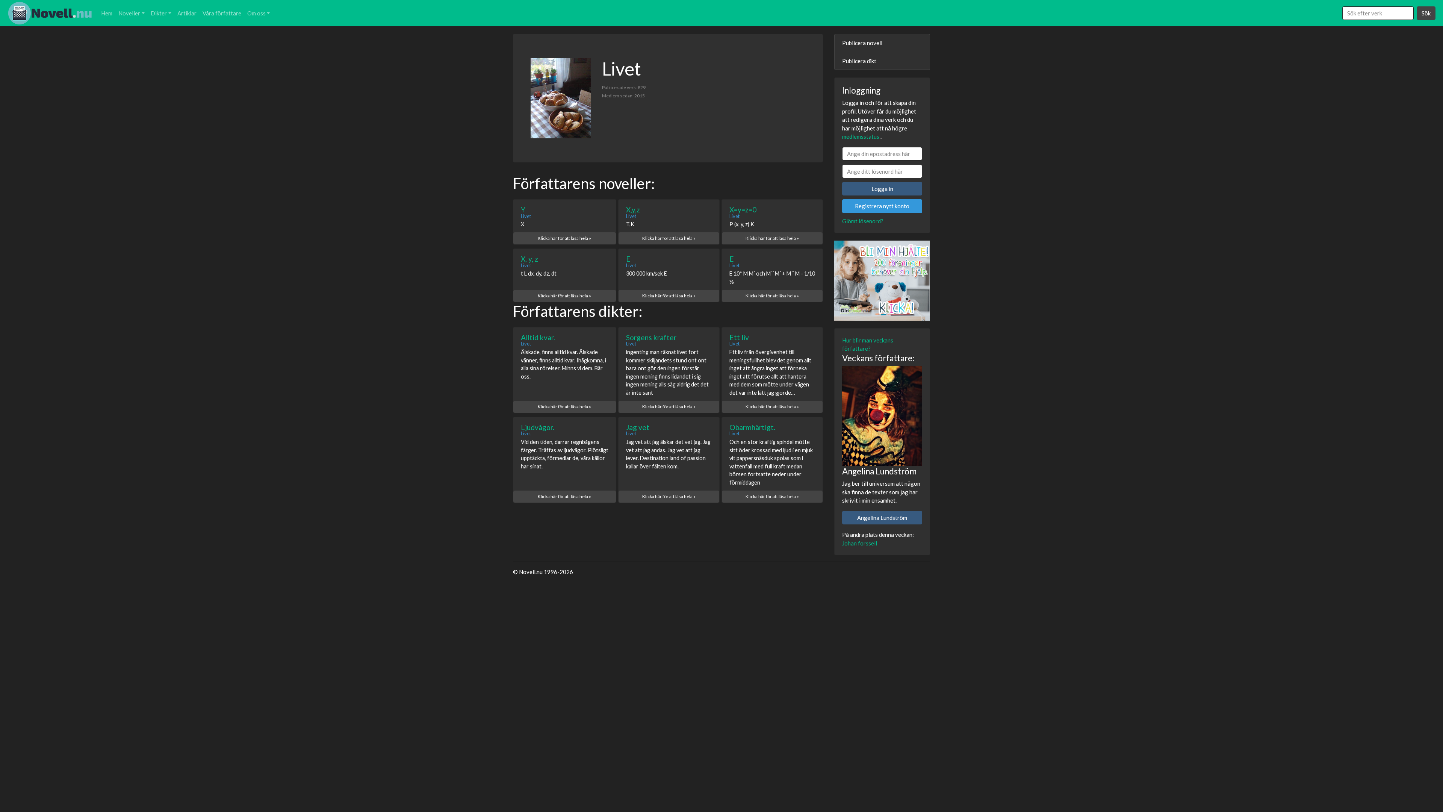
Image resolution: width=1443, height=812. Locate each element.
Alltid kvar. (538, 337)
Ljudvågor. (537, 427)
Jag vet (637, 427)
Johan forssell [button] (859, 543)
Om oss (256, 13)
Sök (1426, 13)
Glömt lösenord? (862, 221)
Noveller (129, 13)
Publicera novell (862, 42)
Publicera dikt (859, 61)
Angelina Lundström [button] (882, 517)
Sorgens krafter (651, 337)
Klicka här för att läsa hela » (564, 238)
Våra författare (222, 13)
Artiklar (187, 13)
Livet (526, 216)
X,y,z (633, 209)
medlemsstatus (860, 136)
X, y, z (529, 259)
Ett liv (739, 337)
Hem (106, 13)
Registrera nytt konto (882, 206)
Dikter (159, 13)
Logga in (882, 188)
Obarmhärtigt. (752, 427)
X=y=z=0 (742, 209)
